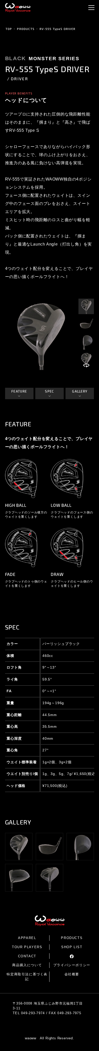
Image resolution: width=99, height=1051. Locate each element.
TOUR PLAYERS (27, 947)
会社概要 (71, 974)
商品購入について (27, 965)
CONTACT (27, 956)
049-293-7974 (33, 1013)
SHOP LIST (71, 947)
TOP (9, 28)
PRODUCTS (26, 28)
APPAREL (27, 938)
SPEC (49, 391)
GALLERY (79, 391)
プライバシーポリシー (71, 965)
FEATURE (19, 391)
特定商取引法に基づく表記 (27, 976)
